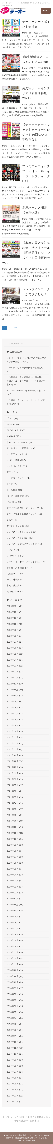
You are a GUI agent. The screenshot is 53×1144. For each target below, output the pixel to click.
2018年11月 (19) (15, 976)
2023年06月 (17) (15, 648)
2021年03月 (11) (15, 809)
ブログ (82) (12, 418)
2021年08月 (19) (15, 779)
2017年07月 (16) (15, 1072)
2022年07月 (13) (15, 713)
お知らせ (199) (14, 436)
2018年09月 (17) (15, 988)
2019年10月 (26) (15, 910)
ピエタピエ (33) (14, 502)
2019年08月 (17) (15, 922)
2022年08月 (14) (15, 707)
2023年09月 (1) (14, 630)
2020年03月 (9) (14, 881)
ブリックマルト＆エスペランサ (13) (24, 514)
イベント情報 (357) (16, 460)
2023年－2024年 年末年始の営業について (26, 392)
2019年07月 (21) (15, 928)
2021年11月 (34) (15, 761)
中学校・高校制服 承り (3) (20, 567)
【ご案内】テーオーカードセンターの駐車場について (26, 402)
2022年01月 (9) (14, 749)
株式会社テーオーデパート (29, 1135)
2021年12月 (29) (15, 755)
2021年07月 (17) (15, 785)
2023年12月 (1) (14, 618)
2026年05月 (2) (14, 606)
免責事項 (34, 1120)
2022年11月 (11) (15, 690)
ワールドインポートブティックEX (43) (26, 562)
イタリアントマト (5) (17, 454)
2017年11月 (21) (15, 1048)
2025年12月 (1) (14, 612)
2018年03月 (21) (15, 1024)
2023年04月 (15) (15, 660)
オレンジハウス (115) (17, 466)
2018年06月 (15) (15, 1006)
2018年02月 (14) (15, 1030)
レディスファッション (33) (20, 538)
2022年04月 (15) (15, 731)
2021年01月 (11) (15, 821)
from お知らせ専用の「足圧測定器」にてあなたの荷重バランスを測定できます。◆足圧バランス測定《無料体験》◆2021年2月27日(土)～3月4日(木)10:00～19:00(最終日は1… (26, 226)
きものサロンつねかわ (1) (19, 442)
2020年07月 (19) (15, 857)
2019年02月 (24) (15, 958)
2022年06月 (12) (15, 719)
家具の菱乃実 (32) (16, 585)
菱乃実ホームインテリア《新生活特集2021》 (36, 93)
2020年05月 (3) (14, 869)
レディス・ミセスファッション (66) (24, 544)
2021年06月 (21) (15, 791)
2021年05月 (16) (15, 797)
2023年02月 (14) (15, 672)
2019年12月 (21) (15, 898)
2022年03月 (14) (15, 737)
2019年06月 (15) (15, 934)
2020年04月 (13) (15, 875)
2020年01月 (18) (15, 893)
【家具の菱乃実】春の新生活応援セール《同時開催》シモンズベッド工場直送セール (26, 252)
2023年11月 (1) (14, 624)
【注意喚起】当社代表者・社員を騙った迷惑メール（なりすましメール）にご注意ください (26, 381)
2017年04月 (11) (15, 1089)
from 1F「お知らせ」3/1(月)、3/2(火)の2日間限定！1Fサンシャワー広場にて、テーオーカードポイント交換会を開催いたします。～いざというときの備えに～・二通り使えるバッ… (26, 40)
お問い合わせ (25, 1117)
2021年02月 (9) (14, 815)
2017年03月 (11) (15, 1096)
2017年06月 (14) (15, 1078)
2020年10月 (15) (15, 839)
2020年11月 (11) (15, 833)
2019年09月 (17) (15, 916)
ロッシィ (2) (13, 550)
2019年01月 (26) (15, 964)
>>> (15, 328)
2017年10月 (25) (15, 1054)
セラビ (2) (12, 484)
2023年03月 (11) (15, 666)
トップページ (9, 1117)
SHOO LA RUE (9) (16, 430)
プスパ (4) (12, 520)
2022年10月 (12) (15, 695)
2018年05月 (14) (15, 1012)
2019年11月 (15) (15, 904)
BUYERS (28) (13, 424)
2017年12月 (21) (15, 1042)
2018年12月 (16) (15, 970)
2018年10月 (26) (15, 982)
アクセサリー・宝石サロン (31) (22, 448)
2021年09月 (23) (15, 773)
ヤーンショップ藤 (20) (18, 526)
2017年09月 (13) (15, 1060)
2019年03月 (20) (15, 952)
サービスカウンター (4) (18, 478)
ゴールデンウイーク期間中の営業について (26, 369)
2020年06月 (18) (15, 863)
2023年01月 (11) (15, 677)
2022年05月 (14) (15, 725)
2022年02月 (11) (15, 743)
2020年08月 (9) (14, 851)
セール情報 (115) (15, 490)
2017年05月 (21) (15, 1084)
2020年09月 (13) (15, 845)
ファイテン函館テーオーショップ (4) (25, 508)
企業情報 (39, 1117)
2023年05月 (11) (15, 654)
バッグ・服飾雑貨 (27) (18, 496)
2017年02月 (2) (14, 1102)
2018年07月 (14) (15, 1000)
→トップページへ (15, 343)
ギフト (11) (12, 472)
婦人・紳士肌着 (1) (16, 579)
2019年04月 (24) (15, 946)
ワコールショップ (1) (17, 555)
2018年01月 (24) (15, 1036)
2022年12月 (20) (15, 684)
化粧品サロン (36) (16, 573)
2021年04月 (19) (15, 803)
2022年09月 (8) (14, 701)
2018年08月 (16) (15, 994)
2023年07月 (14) (15, 642)
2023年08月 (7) (14, 636)
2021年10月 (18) (15, 767)
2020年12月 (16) (15, 827)
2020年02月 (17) (15, 887)
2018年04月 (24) (15, 1018)
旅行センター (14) (16, 591)
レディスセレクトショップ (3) (21, 532)
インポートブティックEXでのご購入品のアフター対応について (26, 360)
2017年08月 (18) (15, 1066)
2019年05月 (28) (15, 940)
